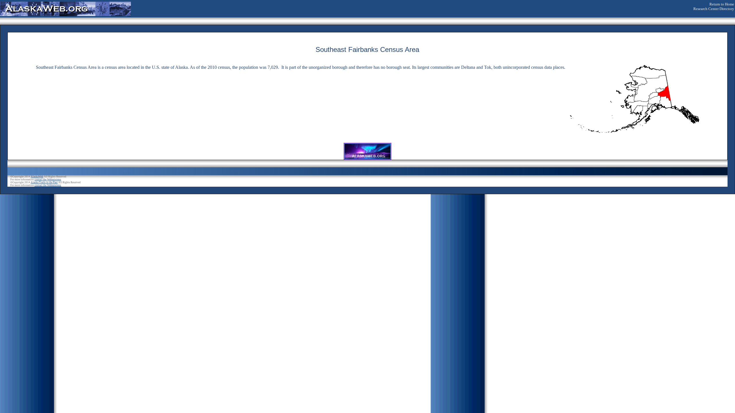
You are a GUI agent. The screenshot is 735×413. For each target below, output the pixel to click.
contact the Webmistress (47, 179)
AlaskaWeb (37, 176)
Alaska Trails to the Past (44, 182)
